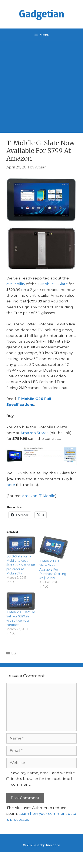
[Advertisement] (41, 84)
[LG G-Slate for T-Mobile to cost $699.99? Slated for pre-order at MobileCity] (20, 545)
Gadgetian (41, 14)
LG (13, 653)
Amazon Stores (34, 433)
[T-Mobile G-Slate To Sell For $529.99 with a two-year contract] (20, 601)
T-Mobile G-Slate (53, 284)
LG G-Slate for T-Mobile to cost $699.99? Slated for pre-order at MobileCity (20, 564)
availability (15, 284)
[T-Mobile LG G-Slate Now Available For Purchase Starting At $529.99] (53, 547)
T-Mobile (47, 496)
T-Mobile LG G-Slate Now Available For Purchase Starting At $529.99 (52, 569)
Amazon (29, 496)
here (10, 485)
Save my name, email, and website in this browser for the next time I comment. (43, 778)
